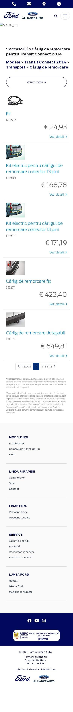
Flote (12, 454)
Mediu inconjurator (20, 592)
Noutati (13, 580)
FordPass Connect (20, 557)
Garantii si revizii (19, 541)
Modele (13, 62)
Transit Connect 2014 (45, 62)
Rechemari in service (22, 552)
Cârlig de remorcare (49, 67)
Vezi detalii (57, 136)
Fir (8, 113)
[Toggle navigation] (65, 16)
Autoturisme (17, 443)
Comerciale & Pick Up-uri (24, 449)
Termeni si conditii (35, 657)
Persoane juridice (19, 517)
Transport (16, 67)
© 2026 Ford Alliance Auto (35, 652)
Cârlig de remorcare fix (28, 281)
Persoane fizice (18, 512)
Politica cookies (35, 663)
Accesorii (15, 546)
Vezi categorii (35, 82)
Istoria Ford (16, 586)
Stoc (12, 483)
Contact (14, 489)
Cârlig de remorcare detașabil (35, 333)
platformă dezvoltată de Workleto (37, 669)
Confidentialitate (35, 660)
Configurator (17, 477)
